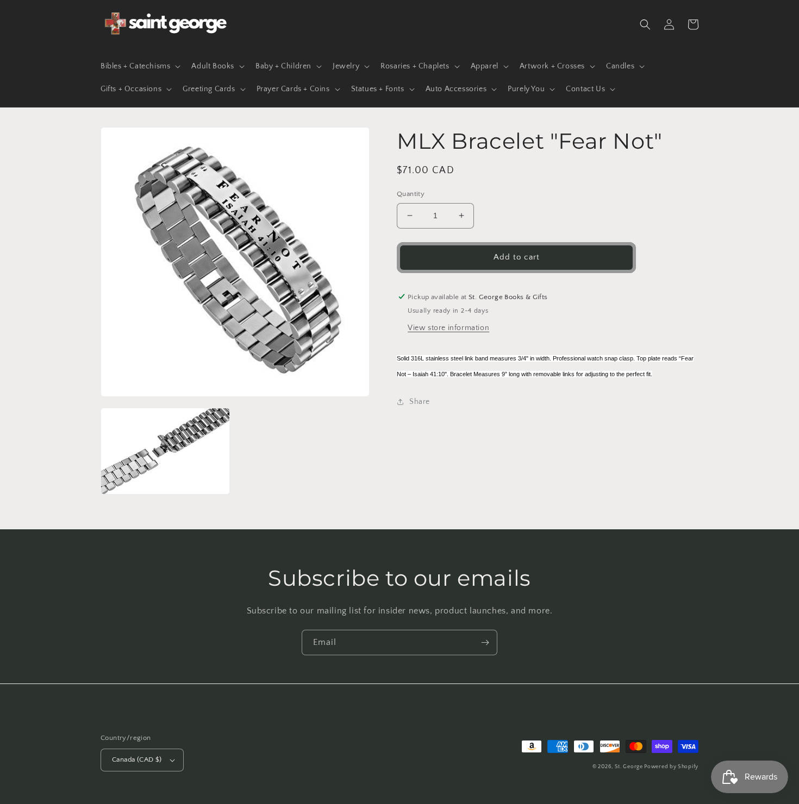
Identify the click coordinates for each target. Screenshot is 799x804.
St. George (630, 767)
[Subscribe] (485, 642)
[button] (139, 66)
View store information (448, 328)
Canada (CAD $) (137, 759)
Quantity (411, 194)
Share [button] (419, 401)
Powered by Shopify (671, 767)
